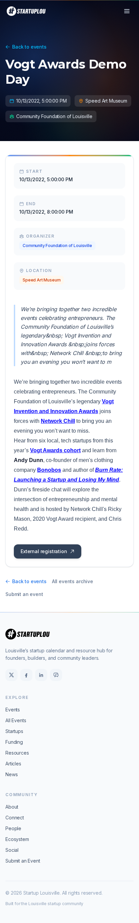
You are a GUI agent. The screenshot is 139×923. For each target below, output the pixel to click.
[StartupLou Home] (26, 11)
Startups (14, 731)
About (11, 807)
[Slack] (56, 675)
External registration (44, 551)
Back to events (29, 47)
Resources (17, 753)
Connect (14, 817)
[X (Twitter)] (11, 675)
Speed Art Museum (41, 279)
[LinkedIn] (41, 675)
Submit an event (24, 594)
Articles (13, 763)
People (13, 828)
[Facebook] (26, 675)
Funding (14, 742)
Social (12, 850)
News (11, 774)
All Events (15, 720)
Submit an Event (22, 861)
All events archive (72, 581)
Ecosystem (17, 839)
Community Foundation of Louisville (57, 245)
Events (12, 709)
